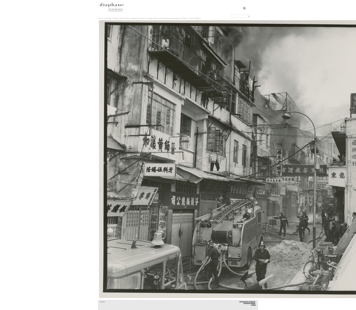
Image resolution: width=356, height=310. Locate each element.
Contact (191, 18)
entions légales (250, 303)
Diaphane (198, 18)
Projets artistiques (124, 18)
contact (102, 301)
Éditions (184, 18)
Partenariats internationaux (172, 18)
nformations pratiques (247, 301)
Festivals (115, 18)
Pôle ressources (158, 18)
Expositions (107, 18)
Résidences (134, 18)
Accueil (100, 18)
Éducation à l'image (146, 18)
